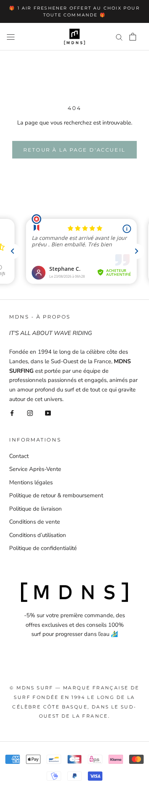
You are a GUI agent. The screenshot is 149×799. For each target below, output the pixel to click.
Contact (19, 456)
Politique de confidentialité (43, 548)
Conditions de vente (34, 522)
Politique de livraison (35, 509)
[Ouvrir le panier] (133, 36)
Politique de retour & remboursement (56, 495)
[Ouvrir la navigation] (11, 37)
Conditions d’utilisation (37, 535)
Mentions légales (31, 482)
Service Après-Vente (35, 469)
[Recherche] (119, 37)
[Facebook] (12, 413)
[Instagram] (30, 413)
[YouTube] (48, 413)
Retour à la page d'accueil (74, 150)
